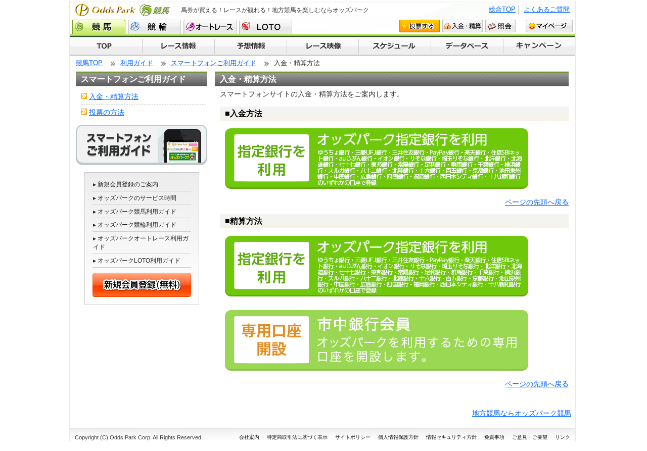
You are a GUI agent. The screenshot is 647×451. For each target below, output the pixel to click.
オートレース (210, 27)
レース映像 (322, 46)
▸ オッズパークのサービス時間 (134, 198)
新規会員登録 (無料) (142, 285)
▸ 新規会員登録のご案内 (125, 184)
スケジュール (394, 46)
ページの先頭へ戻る (537, 202)
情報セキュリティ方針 (451, 437)
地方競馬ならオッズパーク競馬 (521, 413)
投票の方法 (106, 112)
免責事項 (494, 437)
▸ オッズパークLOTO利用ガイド (136, 260)
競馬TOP (89, 63)
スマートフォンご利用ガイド (213, 63)
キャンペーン (539, 46)
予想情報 (250, 46)
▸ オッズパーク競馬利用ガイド (134, 211)
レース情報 (178, 46)
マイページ (549, 26)
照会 (500, 26)
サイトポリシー (353, 437)
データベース (467, 46)
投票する (419, 26)
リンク (562, 437)
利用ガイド (136, 63)
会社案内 (249, 437)
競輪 (154, 27)
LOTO (265, 27)
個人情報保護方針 (398, 437)
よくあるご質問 (547, 9)
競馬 (98, 27)
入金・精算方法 (113, 96)
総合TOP (502, 9)
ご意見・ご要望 (529, 437)
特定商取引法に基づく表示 (297, 437)
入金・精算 (462, 26)
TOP (106, 46)
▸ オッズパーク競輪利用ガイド (134, 224)
